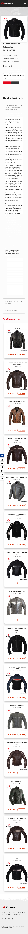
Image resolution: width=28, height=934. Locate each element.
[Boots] (2, 463)
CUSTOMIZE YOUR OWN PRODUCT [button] (11, 302)
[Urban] (2, 478)
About (9, 912)
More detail (22, 354)
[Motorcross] (2, 470)
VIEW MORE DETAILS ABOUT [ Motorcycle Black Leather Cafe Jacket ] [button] (12, 107)
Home (4, 912)
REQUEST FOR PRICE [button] (11, 310)
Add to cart (7, 82)
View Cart (14, 82)
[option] (14, 29)
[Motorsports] (2, 474)
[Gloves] (2, 467)
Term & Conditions (19, 912)
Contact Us (16, 914)
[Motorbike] (2, 459)
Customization (6, 914)
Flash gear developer (7, 927)
